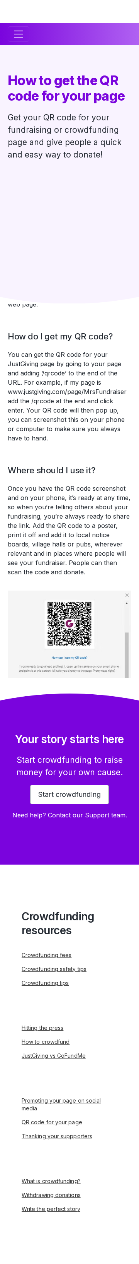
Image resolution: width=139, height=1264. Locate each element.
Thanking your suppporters (57, 1136)
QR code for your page (52, 1122)
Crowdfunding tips (45, 983)
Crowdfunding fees (46, 955)
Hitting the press (42, 1027)
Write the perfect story (51, 1209)
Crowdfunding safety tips (54, 969)
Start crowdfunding (69, 794)
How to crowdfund (46, 1041)
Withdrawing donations (51, 1195)
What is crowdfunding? (51, 1181)
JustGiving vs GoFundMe (54, 1055)
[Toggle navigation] (18, 34)
